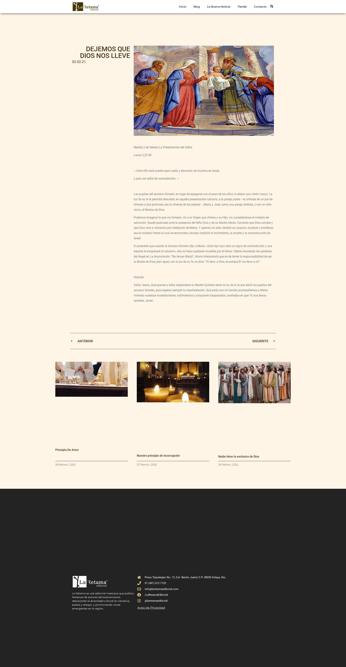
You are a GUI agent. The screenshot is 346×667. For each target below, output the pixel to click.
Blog (197, 6)
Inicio (182, 6)
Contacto (260, 6)
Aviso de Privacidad (151, 607)
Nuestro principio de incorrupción (158, 455)
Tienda (242, 6)
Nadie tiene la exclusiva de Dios (238, 456)
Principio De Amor (67, 450)
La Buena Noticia (218, 6)
